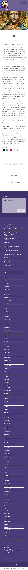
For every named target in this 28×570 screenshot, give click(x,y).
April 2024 (6, 283)
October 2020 (7, 396)
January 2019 (7, 453)
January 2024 (7, 292)
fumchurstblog (4, 9)
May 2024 (6, 281)
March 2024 (6, 286)
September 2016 (7, 529)
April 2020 (6, 412)
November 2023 (7, 297)
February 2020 (7, 417)
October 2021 (7, 363)
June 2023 (6, 308)
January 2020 (7, 420)
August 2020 (6, 401)
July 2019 (6, 437)
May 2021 (6, 376)
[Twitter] (14, 564)
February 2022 (7, 352)
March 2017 (6, 513)
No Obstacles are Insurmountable (11, 246)
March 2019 (6, 447)
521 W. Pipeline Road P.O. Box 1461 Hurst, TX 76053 (8, 547)
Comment (21, 210)
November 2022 (7, 327)
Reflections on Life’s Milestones (11, 250)
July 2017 (6, 502)
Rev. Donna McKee (14, 40)
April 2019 (6, 445)
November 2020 (7, 393)
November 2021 (7, 360)
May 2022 (6, 344)
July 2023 (6, 305)
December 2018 (7, 456)
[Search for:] (14, 272)
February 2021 (7, 385)
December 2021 (7, 357)
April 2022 (6, 346)
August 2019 (6, 434)
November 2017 (7, 491)
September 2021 (7, 365)
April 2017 (6, 510)
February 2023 (7, 319)
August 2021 (6, 368)
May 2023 (6, 311)
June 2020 (6, 406)
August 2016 (6, 532)
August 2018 (6, 467)
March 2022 (6, 349)
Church (6, 164)
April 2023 (6, 314)
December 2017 (7, 488)
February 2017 (7, 516)
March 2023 (6, 316)
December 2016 (7, 521)
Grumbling (6, 242)
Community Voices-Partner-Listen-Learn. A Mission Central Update (13, 233)
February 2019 (7, 450)
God (10, 164)
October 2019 (7, 428)
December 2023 (7, 294)
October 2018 (7, 461)
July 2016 (6, 535)
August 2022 (6, 335)
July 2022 (6, 338)
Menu (24, 2)
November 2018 (7, 458)
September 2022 (7, 333)
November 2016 (7, 524)
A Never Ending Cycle (9, 260)
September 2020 (7, 398)
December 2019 (7, 423)
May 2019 (6, 442)
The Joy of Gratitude (8, 224)
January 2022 (7, 355)
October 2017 (7, 494)
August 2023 (6, 303)
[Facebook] (11, 564)
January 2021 (7, 387)
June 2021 (6, 374)
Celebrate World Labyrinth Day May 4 (12, 228)
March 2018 (6, 480)
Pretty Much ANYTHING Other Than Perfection (12, 255)
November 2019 (7, 426)
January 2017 (7, 519)
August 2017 (6, 499)
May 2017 (6, 508)
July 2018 (6, 469)
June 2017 (6, 505)
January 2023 (7, 322)
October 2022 (7, 330)
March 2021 (6, 382)
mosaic (22, 164)
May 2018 (6, 475)
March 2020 (6, 415)
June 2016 (6, 538)
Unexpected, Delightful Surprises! (11, 238)
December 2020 (7, 390)
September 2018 (7, 464)
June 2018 (6, 472)
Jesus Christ (16, 164)
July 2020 (6, 404)
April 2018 (6, 478)
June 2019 (6, 439)
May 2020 (6, 409)
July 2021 (6, 371)
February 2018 (7, 483)
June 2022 (6, 341)
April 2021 (6, 379)
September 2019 (7, 431)
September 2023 (7, 300)
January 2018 (7, 486)
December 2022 (7, 324)
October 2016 (7, 527)
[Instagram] (16, 564)
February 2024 (7, 289)
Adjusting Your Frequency (9, 264)
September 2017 (7, 497)
